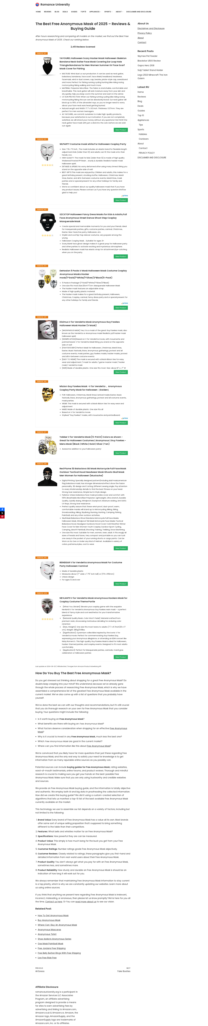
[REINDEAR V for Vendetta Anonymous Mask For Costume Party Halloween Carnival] (47, 570)
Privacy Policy (145, 33)
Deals (65, 12)
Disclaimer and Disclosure (151, 28)
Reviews (47, 12)
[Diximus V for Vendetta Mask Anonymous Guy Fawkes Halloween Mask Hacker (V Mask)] (47, 330)
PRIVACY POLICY (147, 152)
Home (38, 12)
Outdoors (144, 138)
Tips (141, 124)
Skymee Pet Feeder (147, 56)
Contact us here (53, 901)
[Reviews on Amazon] (48, 165)
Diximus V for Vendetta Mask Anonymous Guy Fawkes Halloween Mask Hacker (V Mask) (90, 323)
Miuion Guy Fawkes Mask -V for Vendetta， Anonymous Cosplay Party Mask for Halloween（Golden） (91, 388)
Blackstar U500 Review (149, 60)
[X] (2, 513)
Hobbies (143, 134)
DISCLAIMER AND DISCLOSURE (138, 12)
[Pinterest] (2, 516)
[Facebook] (2, 509)
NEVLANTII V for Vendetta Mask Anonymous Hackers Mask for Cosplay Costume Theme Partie (93, 600)
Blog (57, 12)
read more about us (85, 901)
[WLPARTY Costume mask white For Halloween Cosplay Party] (47, 152)
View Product (120, 130)
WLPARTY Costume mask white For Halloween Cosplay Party (93, 144)
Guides (74, 12)
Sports (141, 129)
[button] (100, 11)
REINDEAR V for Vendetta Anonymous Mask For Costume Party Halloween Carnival (91, 564)
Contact (142, 42)
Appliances (143, 120)
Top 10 (83, 12)
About (141, 37)
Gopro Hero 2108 (146, 65)
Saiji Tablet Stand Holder (150, 70)
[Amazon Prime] (124, 196)
